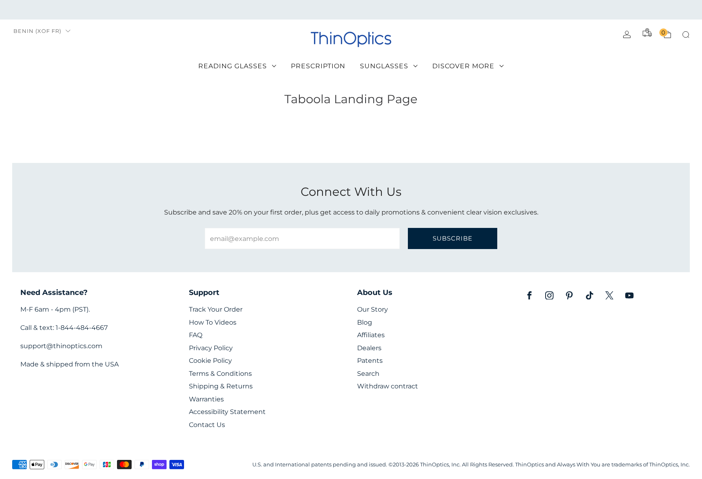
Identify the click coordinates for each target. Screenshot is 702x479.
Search (368, 373)
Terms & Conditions (220, 373)
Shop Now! (413, 9)
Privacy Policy (211, 348)
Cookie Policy (210, 360)
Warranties (206, 399)
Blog (364, 322)
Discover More (463, 66)
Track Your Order (216, 309)
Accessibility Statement (227, 412)
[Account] (627, 34)
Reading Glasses (232, 66)
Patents (370, 360)
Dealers (369, 348)
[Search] (686, 34)
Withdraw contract (387, 386)
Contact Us (207, 425)
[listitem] (351, 10)
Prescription (318, 66)
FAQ (195, 335)
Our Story (372, 309)
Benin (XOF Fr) (37, 31)
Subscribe (452, 238)
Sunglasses (384, 66)
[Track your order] (647, 32)
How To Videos (212, 322)
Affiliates (371, 335)
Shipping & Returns (221, 386)
